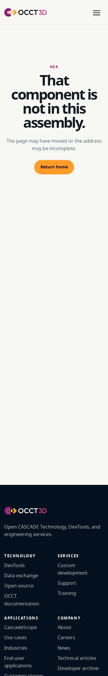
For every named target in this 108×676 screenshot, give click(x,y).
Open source (19, 586)
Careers (66, 637)
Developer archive (78, 668)
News (64, 648)
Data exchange (21, 575)
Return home (54, 167)
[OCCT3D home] (25, 12)
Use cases (15, 637)
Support (67, 583)
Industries (15, 648)
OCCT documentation (21, 600)
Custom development (73, 569)
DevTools (14, 565)
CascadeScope (20, 627)
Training (67, 593)
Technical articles (77, 658)
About (64, 627)
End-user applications (18, 662)
